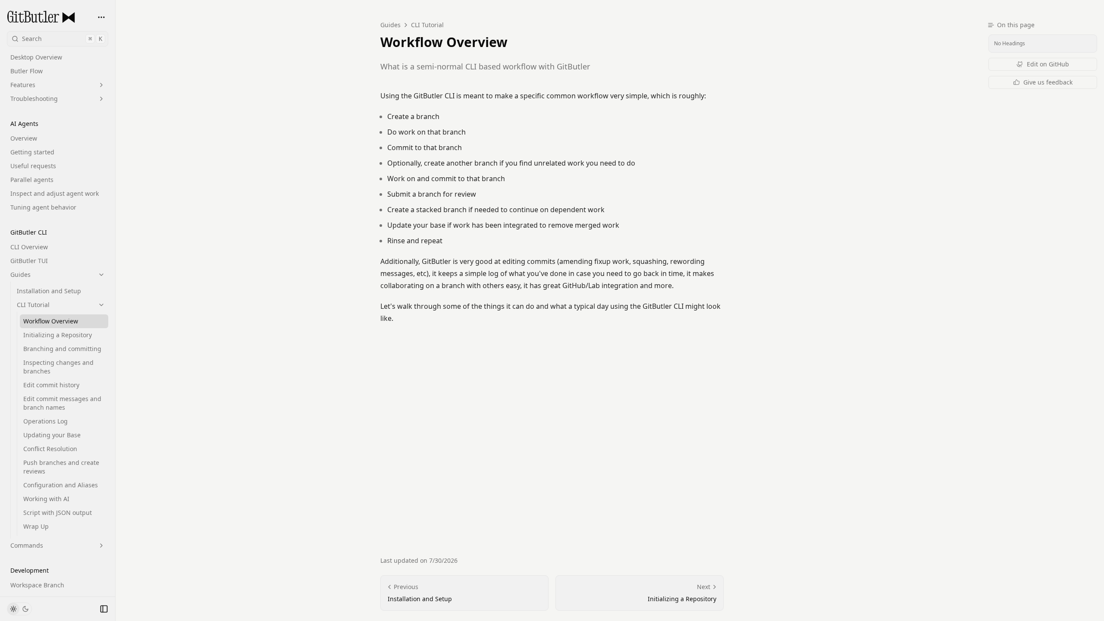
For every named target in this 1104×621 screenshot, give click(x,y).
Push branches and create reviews (61, 466)
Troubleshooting (34, 98)
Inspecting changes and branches (58, 366)
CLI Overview (29, 247)
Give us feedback (1048, 82)
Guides (20, 274)
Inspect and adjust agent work (54, 193)
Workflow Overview (50, 321)
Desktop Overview (36, 57)
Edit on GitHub (1048, 64)
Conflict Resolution (50, 449)
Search (62, 38)
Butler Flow (26, 71)
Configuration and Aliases (60, 485)
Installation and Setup (49, 291)
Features (22, 85)
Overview (23, 138)
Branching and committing (62, 349)
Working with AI (46, 499)
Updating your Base (52, 435)
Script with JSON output (57, 512)
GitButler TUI (29, 261)
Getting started (32, 152)
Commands (26, 545)
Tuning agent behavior (43, 207)
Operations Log (45, 421)
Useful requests (33, 166)
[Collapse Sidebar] (104, 609)
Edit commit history (51, 385)
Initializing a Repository (57, 335)
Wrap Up (36, 526)
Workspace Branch (37, 585)
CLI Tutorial (33, 305)
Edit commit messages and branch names (62, 403)
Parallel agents (31, 180)
